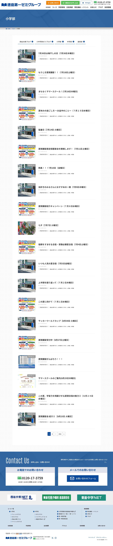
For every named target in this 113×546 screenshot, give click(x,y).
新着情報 (86, 509)
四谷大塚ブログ (25, 41)
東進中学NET (40, 519)
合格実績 (10, 526)
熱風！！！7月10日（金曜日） (52, 167)
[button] (83, 478)
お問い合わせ (101, 526)
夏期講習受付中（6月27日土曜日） (54, 339)
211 (60, 434)
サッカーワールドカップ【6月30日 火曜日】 (58, 320)
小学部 (59, 41)
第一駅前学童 (62, 516)
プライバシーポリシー (101, 537)
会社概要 (46, 526)
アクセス (64, 526)
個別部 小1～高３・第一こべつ (67, 514)
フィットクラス (16, 514)
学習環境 (28, 526)
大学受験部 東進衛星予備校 (66, 511)
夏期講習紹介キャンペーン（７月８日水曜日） (59, 206)
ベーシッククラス (17, 521)
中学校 (37, 511)
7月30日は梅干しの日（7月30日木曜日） (57, 53)
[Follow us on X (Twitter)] (52, 538)
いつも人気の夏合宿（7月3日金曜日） (55, 263)
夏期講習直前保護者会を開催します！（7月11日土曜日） (64, 148)
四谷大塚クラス (16, 519)
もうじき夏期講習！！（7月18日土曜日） (57, 72)
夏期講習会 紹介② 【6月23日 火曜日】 (56, 416)
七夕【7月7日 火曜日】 (48, 225)
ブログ (89, 516)
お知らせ (89, 514)
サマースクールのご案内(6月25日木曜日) (57, 378)
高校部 (80, 41)
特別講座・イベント (92, 511)
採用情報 (82, 526)
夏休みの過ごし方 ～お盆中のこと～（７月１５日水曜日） (65, 110)
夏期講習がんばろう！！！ (50, 359)
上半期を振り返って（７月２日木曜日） (56, 282)
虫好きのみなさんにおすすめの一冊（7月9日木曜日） (62, 187)
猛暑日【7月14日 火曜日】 (50, 129)
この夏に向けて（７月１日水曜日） (54, 301)
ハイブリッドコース (41, 517)
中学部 (69, 41)
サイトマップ (92, 537)
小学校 (13, 511)
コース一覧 (11, 509)
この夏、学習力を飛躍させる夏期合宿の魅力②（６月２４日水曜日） (65, 397)
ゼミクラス (15, 517)
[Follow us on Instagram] (55, 538)
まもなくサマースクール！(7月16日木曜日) (58, 91)
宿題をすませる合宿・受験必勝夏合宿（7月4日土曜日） (63, 244)
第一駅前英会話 (63, 519)
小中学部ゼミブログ (44, 41)
